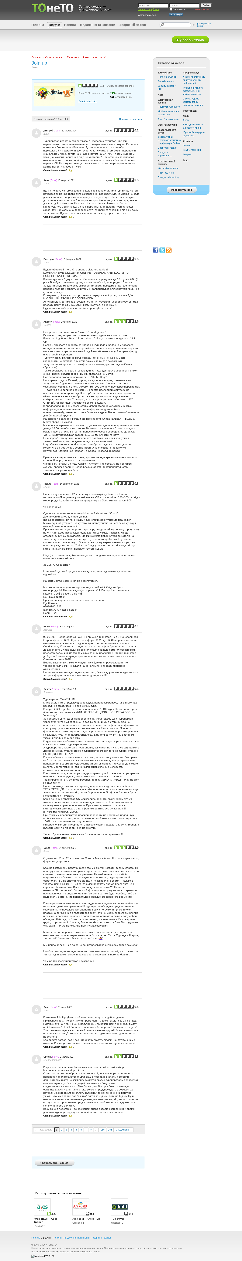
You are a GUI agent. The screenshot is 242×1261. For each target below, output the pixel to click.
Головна (37, 24)
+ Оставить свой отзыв (129, 119)
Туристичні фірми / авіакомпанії (86, 57)
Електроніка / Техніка (165, 101)
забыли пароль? (203, 9)
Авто (160, 94)
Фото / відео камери (169, 119)
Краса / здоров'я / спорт (167, 131)
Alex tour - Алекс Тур (86, 1218)
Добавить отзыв (190, 40)
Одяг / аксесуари (167, 125)
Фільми (187, 145)
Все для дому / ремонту (166, 162)
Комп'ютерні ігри (192, 150)
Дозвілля (188, 141)
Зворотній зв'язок (133, 24)
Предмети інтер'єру (169, 177)
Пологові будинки (167, 77)
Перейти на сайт (87, 101)
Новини (70, 24)
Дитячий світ (165, 72)
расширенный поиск (204, 24)
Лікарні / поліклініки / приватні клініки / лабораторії (194, 80)
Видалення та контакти (97, 24)
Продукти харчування (165, 154)
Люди (186, 116)
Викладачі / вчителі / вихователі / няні (193, 126)
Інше (185, 160)
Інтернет (188, 154)
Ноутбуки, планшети (169, 107)
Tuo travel (117, 1218)
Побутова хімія (166, 172)
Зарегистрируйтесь (148, 9)
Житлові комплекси (168, 168)
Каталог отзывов (171, 63)
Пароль (175, 5)
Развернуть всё (181, 189)
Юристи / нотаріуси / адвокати (194, 134)
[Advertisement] (99, 40)
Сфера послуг (54, 57)
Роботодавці (190, 111)
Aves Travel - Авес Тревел (45, 1220)
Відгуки (54, 24)
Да (70, 170)
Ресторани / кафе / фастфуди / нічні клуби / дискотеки (193, 91)
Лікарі (186, 120)
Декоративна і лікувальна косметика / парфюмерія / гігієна (169, 140)
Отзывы (36, 57)
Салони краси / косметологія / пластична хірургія (194, 102)
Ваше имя (144, 5)
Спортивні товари (167, 148)
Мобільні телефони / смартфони (169, 113)
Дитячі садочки (166, 81)
